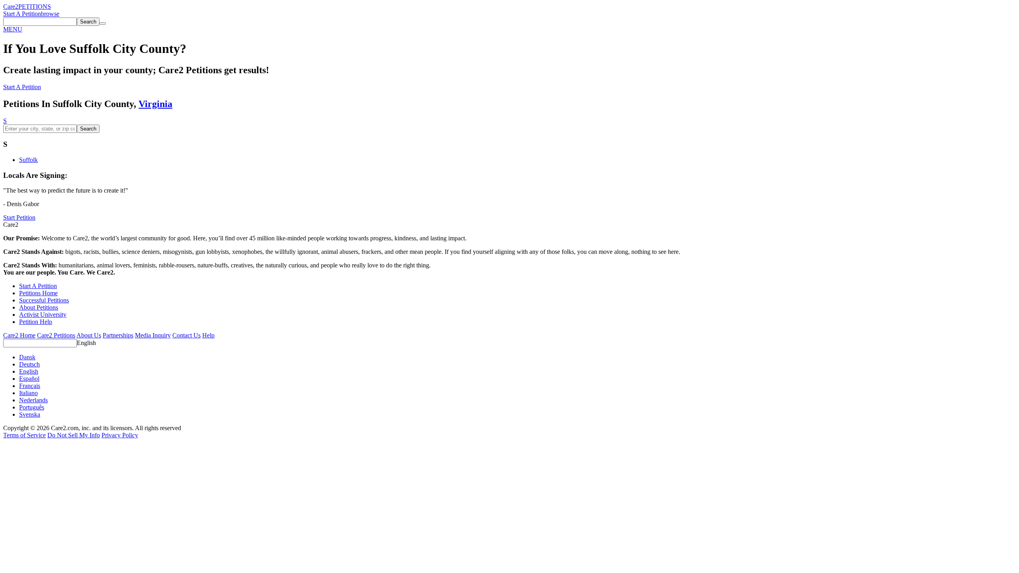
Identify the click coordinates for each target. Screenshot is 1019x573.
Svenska (29, 414)
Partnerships (118, 335)
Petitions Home (38, 293)
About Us (88, 335)
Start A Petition (22, 13)
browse (50, 13)
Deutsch (29, 364)
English (86, 342)
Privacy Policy (120, 435)
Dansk (27, 357)
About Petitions (38, 307)
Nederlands (33, 400)
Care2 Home (19, 335)
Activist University (42, 314)
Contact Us (186, 335)
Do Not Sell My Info (73, 435)
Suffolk (28, 159)
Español (29, 378)
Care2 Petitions (56, 335)
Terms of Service (24, 435)
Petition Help (35, 321)
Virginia (155, 104)
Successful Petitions (44, 300)
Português (31, 407)
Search (88, 129)
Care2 (10, 6)
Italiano (28, 393)
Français (29, 385)
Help (208, 335)
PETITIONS (34, 6)
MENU (12, 29)
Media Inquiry (153, 335)
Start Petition (19, 217)
